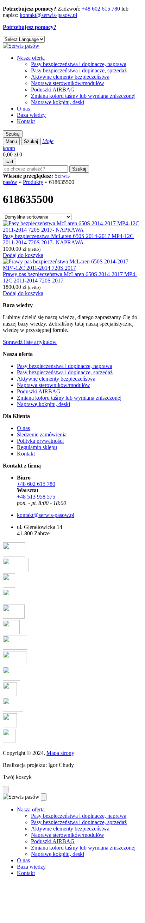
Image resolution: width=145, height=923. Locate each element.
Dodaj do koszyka (23, 255)
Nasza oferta (31, 58)
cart (9, 161)
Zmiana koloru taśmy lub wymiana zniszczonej (83, 96)
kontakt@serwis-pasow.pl (48, 15)
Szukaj (13, 134)
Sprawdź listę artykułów (30, 342)
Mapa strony (60, 753)
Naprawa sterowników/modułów (67, 83)
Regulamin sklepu (37, 447)
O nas (23, 109)
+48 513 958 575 (36, 497)
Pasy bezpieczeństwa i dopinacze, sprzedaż (79, 70)
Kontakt (26, 121)
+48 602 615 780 (101, 9)
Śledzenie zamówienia (42, 434)
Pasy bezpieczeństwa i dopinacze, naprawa (78, 64)
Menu (11, 141)
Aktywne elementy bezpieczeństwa (70, 77)
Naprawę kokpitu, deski (57, 102)
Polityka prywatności (40, 441)
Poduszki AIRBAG (53, 90)
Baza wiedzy (31, 115)
